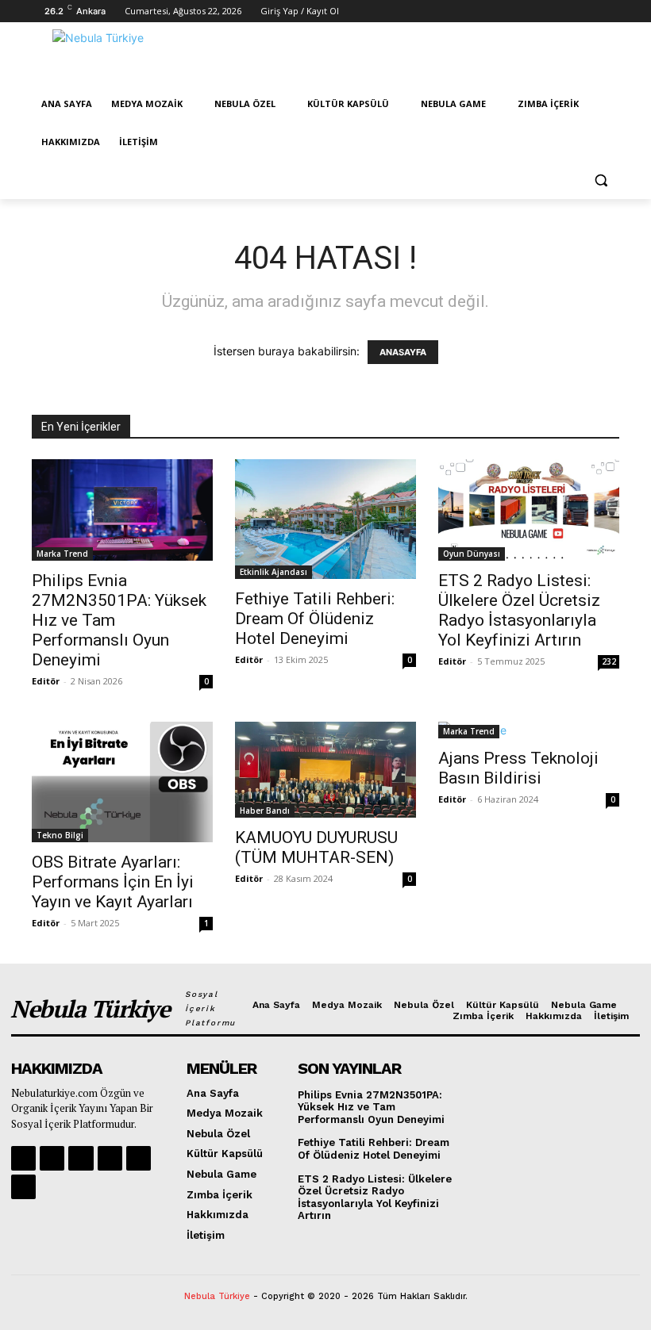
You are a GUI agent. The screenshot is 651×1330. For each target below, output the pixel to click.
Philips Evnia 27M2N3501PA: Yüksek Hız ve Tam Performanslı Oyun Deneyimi (371, 1107)
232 (609, 661)
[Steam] (588, 11)
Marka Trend (62, 553)
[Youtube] (500, 11)
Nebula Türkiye (217, 1296)
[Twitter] (477, 11)
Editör (46, 681)
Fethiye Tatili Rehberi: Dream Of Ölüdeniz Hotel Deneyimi (315, 618)
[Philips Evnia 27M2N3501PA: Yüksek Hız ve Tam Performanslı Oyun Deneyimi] (122, 510)
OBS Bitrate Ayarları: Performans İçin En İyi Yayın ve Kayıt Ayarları (113, 882)
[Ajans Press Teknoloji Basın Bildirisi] (528, 730)
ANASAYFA (402, 352)
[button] (600, 180)
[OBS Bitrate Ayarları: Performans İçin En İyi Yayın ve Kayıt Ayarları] (122, 782)
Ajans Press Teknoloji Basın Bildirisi (518, 768)
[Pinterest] (544, 11)
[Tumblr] (610, 11)
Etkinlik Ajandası (273, 571)
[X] (138, 1158)
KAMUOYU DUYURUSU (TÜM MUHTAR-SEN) (316, 847)
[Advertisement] (433, 56)
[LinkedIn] (566, 11)
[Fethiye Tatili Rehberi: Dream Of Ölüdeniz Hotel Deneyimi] (325, 519)
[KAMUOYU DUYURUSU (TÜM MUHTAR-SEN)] (325, 770)
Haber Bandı (265, 810)
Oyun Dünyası (471, 553)
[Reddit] (522, 11)
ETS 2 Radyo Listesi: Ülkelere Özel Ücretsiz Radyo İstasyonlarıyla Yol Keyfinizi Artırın (519, 610)
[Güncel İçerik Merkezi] (140, 58)
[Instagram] (456, 11)
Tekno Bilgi (60, 835)
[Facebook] (434, 11)
